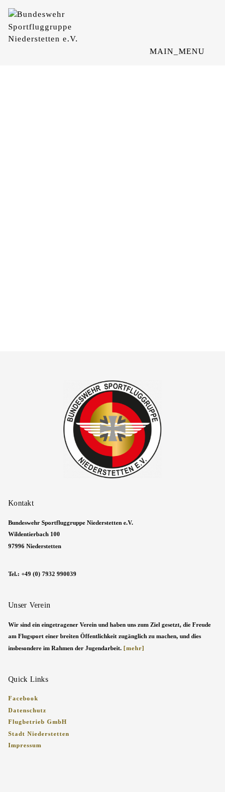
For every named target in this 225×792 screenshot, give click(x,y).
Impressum (25, 745)
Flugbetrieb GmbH (37, 721)
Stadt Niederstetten (38, 733)
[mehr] (134, 648)
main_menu (179, 51)
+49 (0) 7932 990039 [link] (48, 574)
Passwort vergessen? (113, 312)
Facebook (23, 698)
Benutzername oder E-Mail (56, 164)
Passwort (24, 215)
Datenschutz (27, 710)
